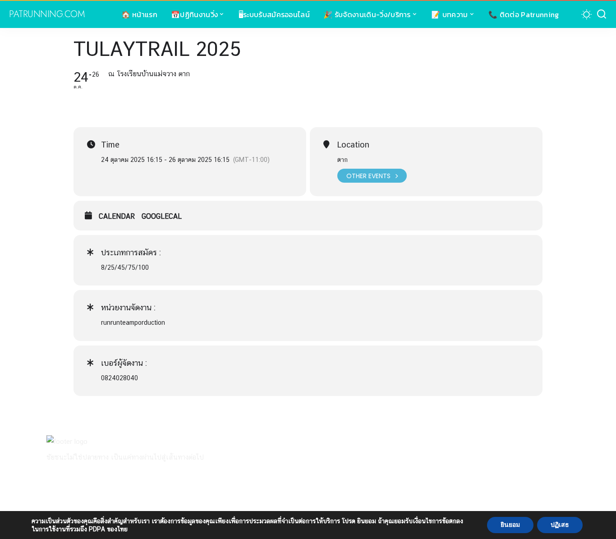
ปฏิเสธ (560, 525)
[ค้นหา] (601, 14)
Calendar (117, 216)
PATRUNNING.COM (46, 14)
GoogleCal (162, 216)
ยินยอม (510, 525)
